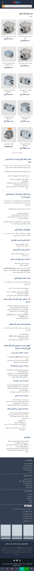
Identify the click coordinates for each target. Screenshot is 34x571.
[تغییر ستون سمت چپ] (31, 569)
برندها (30, 472)
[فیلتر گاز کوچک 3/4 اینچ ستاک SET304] (8, 54)
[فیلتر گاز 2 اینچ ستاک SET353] (25, 107)
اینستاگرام (29, 498)
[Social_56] (19, 560)
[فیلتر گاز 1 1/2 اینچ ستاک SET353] (8, 81)
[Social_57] (14, 560)
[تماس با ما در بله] (21, 569)
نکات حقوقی (29, 487)
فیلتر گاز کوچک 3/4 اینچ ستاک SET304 (9, 64)
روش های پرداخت (27, 470)
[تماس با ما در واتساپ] (26, 569)
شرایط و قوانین (28, 485)
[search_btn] (3, 6)
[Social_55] (17, 560)
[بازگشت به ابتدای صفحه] (2, 569)
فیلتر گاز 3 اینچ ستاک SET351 (9, 118)
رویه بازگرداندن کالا (27, 483)
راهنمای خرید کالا (28, 466)
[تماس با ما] (17, 569)
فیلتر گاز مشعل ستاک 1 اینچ (25, 63)
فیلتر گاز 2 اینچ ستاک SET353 (25, 118)
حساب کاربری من (28, 479)
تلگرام (30, 503)
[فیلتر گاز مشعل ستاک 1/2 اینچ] (8, 27)
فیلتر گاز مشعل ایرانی (9, 144)
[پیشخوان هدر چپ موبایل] (2, 2)
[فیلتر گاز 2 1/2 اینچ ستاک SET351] (25, 81)
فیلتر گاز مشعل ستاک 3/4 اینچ (25, 37)
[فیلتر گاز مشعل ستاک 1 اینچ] (25, 54)
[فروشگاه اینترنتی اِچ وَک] (17, 2)
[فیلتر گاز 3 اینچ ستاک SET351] (8, 107)
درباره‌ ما (30, 494)
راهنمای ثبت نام (28, 464)
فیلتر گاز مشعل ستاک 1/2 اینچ (9, 36)
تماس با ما (29, 496)
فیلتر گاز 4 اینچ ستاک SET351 (25, 145)
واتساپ (30, 500)
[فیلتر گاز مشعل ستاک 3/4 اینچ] (25, 27)
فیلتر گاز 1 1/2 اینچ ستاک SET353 (9, 91)
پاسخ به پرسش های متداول (25, 481)
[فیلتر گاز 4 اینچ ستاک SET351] (25, 134)
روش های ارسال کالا (27, 468)
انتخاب (30, 17)
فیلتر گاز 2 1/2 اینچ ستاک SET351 (25, 91)
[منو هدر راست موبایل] (31, 2)
